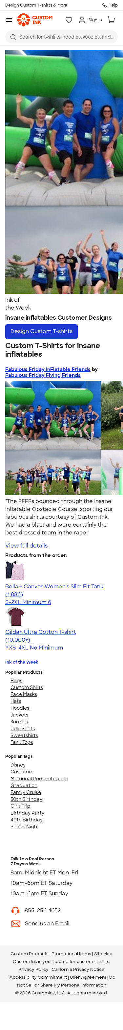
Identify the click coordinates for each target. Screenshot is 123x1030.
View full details (26, 545)
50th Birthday (26, 799)
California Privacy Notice (78, 969)
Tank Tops (21, 742)
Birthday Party (27, 813)
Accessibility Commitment (38, 977)
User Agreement (88, 977)
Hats (15, 701)
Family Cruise (25, 792)
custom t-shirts (93, 961)
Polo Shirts (22, 729)
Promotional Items (71, 953)
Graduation (23, 785)
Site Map (103, 953)
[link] (34, 19)
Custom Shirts (26, 687)
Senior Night (24, 827)
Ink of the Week (21, 662)
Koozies (19, 722)
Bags (16, 681)
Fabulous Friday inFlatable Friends (48, 369)
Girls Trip (20, 806)
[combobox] (61, 36)
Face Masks (23, 694)
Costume (21, 772)
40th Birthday (26, 820)
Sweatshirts (24, 735)
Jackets (19, 715)
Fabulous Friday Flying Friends (43, 375)
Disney (18, 765)
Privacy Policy (33, 969)
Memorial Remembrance (39, 779)
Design (41, 331)
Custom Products (29, 953)
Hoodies (19, 708)
